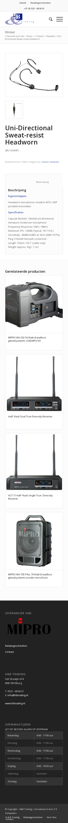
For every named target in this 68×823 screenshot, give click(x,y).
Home (29, 36)
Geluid (22, 2)
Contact (9, 652)
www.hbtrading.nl (15, 703)
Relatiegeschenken (41, 2)
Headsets (50, 36)
